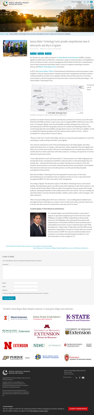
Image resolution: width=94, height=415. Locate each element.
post (34, 53)
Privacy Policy (19, 383)
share (41, 53)
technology (55, 48)
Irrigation (49, 48)
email (49, 53)
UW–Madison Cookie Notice (38, 411)
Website (4, 290)
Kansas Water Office (46, 71)
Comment (5, 264)
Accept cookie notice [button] (78, 409)
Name (4, 283)
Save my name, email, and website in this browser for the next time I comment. (26, 293)
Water (59, 48)
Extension (44, 48)
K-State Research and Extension (68, 57)
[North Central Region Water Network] (14, 3)
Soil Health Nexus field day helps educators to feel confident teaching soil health (28, 246)
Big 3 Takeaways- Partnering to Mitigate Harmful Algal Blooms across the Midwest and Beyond (61, 248)
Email (4, 286)
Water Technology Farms (47, 67)
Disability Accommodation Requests (11, 387)
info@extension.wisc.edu (8, 383)
